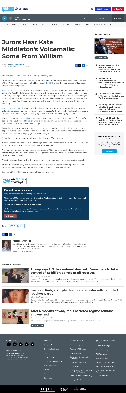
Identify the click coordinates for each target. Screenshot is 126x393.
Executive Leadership (51, 349)
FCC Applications (101, 354)
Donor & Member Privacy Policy (81, 376)
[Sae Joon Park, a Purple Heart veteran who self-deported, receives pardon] (15, 296)
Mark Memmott (17, 64)
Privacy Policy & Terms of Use (80, 380)
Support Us (48, 378)
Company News (49, 345)
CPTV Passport (75, 366)
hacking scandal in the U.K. (18, 76)
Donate (119, 9)
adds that (11, 108)
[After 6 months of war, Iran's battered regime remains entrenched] (15, 316)
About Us (47, 341)
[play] (4, 18)
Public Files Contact (11, 359)
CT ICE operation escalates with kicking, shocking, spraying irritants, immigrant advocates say (110, 108)
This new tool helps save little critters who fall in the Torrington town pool (111, 96)
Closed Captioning (102, 350)
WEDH (8, 355)
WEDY (23, 355)
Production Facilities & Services (106, 366)
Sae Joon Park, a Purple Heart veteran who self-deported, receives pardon (75, 291)
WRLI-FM (25, 357)
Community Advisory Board (53, 361)
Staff (45, 353)
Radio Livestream (76, 353)
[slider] (13, 18)
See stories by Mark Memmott (24, 251)
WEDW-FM (9, 357)
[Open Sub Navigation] (9, 24)
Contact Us (48, 374)
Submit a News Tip (76, 341)
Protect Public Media (96, 24)
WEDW (18, 355)
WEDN (13, 355)
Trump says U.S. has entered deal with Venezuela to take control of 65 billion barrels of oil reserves (74, 271)
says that (12, 90)
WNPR (15, 357)
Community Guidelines (78, 362)
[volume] (10, 18)
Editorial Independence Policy (106, 362)
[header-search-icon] (92, 9)
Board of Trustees (50, 357)
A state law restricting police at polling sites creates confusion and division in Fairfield (109, 68)
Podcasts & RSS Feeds (78, 349)
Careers (46, 370)
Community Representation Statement (79, 358)
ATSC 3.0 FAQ (22, 359)
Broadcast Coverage (103, 346)
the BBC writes (52, 83)
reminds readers (28, 118)
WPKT (20, 357)
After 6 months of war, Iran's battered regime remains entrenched (72, 312)
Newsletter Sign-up (76, 345)
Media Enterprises (50, 365)
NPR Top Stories (16, 226)
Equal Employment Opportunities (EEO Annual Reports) (81, 371)
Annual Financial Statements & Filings (106, 341)
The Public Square (102, 376)
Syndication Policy (102, 358)
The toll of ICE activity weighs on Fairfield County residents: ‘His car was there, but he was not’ (111, 121)
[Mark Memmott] (6, 245)
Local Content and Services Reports (105, 371)
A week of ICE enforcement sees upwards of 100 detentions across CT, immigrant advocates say (111, 83)
